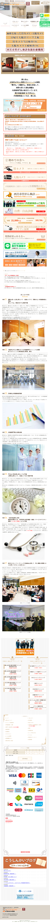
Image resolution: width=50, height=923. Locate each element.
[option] (25, 64)
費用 (29, 728)
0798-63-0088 (8, 819)
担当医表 (30, 720)
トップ (5, 24)
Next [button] (47, 63)
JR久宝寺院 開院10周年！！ (10, 879)
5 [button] (30, 73)
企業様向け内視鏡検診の (34, 725)
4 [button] (28, 73)
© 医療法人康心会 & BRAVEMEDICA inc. (25, 921)
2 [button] (24, 73)
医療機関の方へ (9, 738)
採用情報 (30, 739)
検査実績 (7, 729)
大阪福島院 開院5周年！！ (9, 885)
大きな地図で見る (25, 852)
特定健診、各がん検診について (10, 876)
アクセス (34, 26)
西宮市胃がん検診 (9, 740)
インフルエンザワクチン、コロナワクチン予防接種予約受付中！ (17, 882)
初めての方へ (24, 22)
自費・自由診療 (12, 727)
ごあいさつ (15, 22)
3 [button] (26, 73)
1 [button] (22, 73)
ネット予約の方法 (32, 732)
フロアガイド (15, 26)
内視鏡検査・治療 (34, 22)
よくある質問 (24, 26)
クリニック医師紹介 (10, 722)
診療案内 (7, 731)
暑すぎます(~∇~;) (7, 870)
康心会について (9, 720)
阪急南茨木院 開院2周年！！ (10, 873)
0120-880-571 (8, 822)
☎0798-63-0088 (5, 917)
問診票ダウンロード (32, 737)
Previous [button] (2, 63)
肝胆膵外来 (30, 730)
